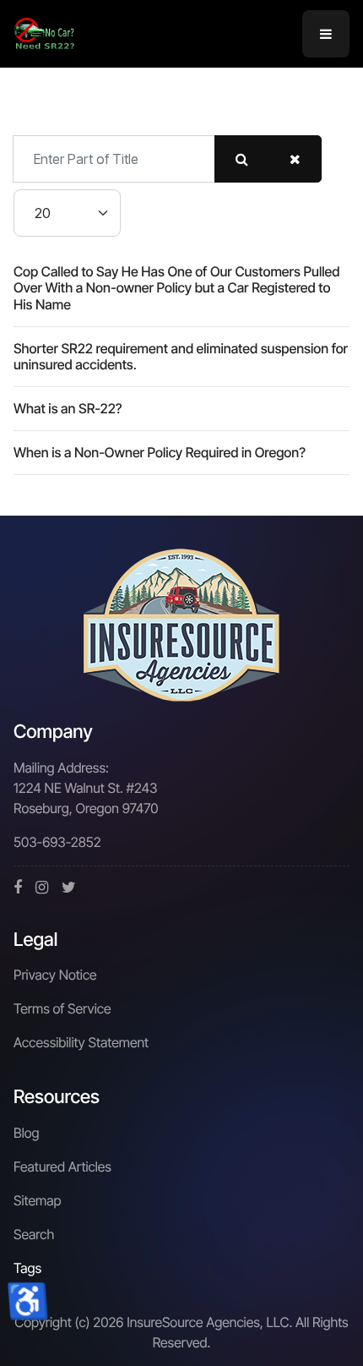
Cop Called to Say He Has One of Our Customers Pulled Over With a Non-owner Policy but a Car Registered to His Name (176, 287)
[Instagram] (41, 887)
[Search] (241, 159)
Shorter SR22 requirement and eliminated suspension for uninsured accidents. (181, 356)
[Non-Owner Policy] (181, 626)
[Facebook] (18, 887)
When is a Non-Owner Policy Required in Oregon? (160, 452)
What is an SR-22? (68, 408)
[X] (69, 887)
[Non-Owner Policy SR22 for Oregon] (45, 32)
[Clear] (295, 159)
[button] (325, 33)
